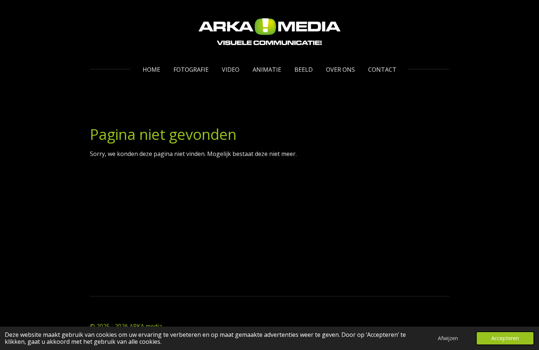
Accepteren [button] (505, 338)
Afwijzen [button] (448, 338)
